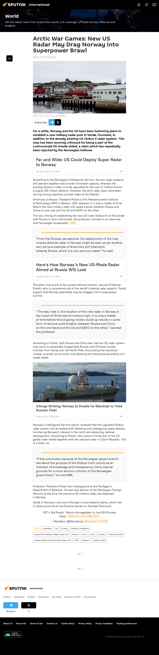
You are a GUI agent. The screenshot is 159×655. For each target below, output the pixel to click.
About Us (7, 623)
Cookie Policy (68, 623)
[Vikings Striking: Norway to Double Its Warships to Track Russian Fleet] (79, 382)
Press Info (21, 623)
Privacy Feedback (104, 623)
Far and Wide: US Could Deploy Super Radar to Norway (79, 162)
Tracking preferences (126, 623)
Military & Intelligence (80, 528)
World (36, 528)
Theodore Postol (116, 534)
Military (56, 596)
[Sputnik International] (15, 7)
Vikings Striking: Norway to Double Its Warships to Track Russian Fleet (79, 408)
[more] (121, 171)
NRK (72, 223)
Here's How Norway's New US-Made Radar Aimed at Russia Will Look (78, 267)
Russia (75, 534)
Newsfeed (47, 528)
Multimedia (90, 596)
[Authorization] (139, 5)
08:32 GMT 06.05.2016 (44, 57)
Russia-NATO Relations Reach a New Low (51, 534)
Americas (19, 596)
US (56, 528)
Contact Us (52, 623)
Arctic (92, 534)
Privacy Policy (85, 623)
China (83, 534)
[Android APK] (12, 634)
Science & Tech (72, 596)
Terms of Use (36, 623)
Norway (102, 534)
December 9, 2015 (95, 521)
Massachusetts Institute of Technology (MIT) (52, 540)
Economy (43, 596)
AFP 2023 (39, 116)
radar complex (99, 540)
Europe (64, 528)
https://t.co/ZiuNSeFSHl (83, 516)
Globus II (86, 540)
